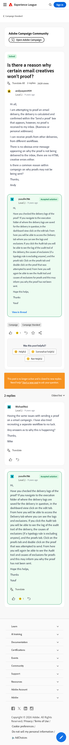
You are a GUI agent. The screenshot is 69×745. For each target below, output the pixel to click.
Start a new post (30, 382)
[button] (18, 83)
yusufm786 (24, 198)
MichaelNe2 (21, 406)
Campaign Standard (13, 16)
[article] (34, 433)
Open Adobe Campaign (29, 39)
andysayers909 (23, 90)
